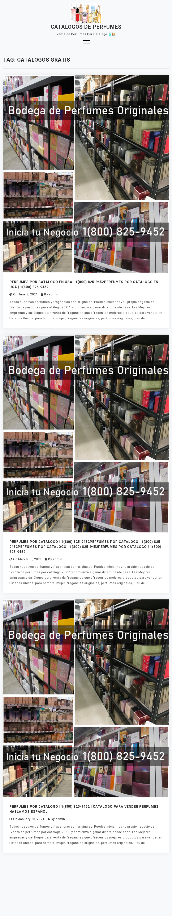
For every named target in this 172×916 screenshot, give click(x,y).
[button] (86, 42)
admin (53, 294)
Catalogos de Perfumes (86, 27)
